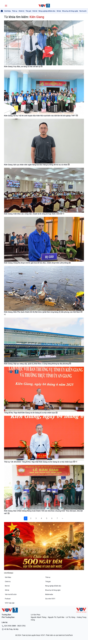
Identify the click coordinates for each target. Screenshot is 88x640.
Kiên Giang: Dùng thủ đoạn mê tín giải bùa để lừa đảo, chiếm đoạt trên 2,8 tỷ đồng (36, 263)
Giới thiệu (7, 11)
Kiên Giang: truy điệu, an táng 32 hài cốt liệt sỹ (22, 67)
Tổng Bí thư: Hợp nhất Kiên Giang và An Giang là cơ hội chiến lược (30, 413)
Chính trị (21, 11)
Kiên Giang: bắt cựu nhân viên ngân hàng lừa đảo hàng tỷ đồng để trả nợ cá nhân (36, 165)
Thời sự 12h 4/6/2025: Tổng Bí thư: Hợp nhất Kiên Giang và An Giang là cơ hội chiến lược (38, 462)
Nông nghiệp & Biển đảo (47, 11)
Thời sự (14, 11)
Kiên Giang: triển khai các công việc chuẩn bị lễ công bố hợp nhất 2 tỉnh (32, 214)
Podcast (8, 599)
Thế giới (28, 11)
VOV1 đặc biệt (9, 603)
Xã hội (59, 11)
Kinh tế (35, 11)
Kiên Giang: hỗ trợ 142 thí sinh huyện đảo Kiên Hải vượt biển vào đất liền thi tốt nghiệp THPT (40, 116)
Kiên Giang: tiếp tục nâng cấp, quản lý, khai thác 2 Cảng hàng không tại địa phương (36, 364)
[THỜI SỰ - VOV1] (44, 5)
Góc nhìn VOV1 (50, 599)
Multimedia (49, 594)
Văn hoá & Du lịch (11, 594)
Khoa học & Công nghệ (70, 11)
